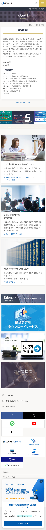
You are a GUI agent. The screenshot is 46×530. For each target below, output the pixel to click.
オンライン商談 (9, 180)
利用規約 (5, 472)
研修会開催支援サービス (13, 234)
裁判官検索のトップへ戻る (23, 102)
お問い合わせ (10, 407)
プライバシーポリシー (10, 477)
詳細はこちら (23, 523)
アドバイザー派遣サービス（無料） (17, 177)
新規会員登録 (33, 9)
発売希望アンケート (11, 282)
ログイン (42, 9)
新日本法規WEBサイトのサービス (17, 401)
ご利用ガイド (10, 395)
